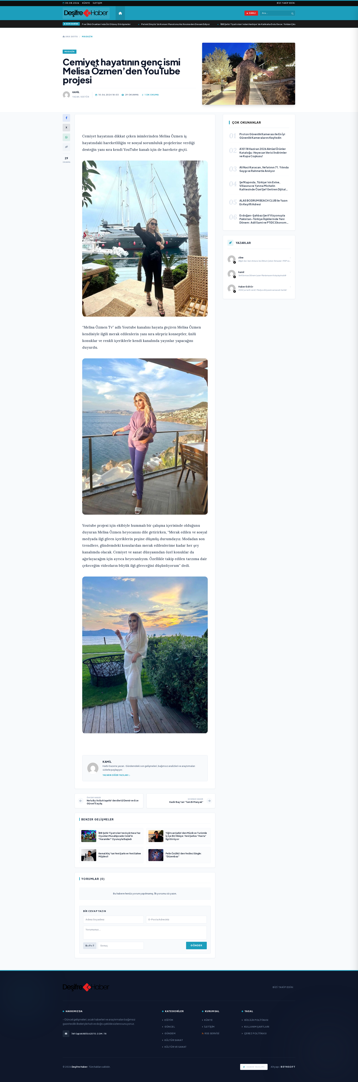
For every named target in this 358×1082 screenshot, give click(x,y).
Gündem (169, 1033)
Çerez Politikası (255, 1033)
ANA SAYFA (71, 36)
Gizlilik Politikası (256, 1020)
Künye (86, 3)
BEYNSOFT (288, 1066)
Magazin (87, 36)
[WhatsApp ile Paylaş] (66, 137)
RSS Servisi (212, 1033)
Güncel (169, 1026)
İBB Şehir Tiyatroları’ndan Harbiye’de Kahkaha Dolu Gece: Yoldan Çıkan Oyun (236, 24)
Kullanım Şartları (256, 1026)
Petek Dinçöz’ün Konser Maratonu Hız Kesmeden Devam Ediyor (150, 24)
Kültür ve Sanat (175, 1046)
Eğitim (168, 1020)
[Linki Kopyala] (66, 147)
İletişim (97, 3)
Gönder (196, 945)
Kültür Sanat (173, 1040)
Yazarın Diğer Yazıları (115, 775)
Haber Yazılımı (255, 1067)
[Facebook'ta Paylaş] (66, 118)
